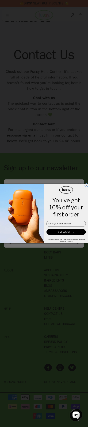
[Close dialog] (86, 185)
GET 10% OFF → (66, 232)
